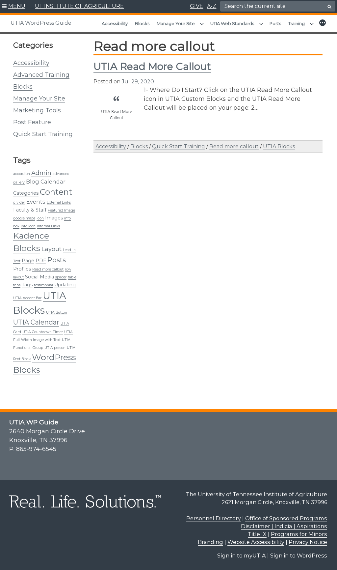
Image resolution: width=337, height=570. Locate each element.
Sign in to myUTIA (241, 555)
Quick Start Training (43, 134)
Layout (51, 249)
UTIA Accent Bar (27, 298)
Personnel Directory (213, 518)
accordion (21, 174)
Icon (40, 218)
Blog (32, 181)
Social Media (39, 277)
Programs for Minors (299, 534)
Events (35, 201)
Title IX (257, 534)
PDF (41, 261)
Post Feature (32, 122)
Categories (26, 193)
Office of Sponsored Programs (286, 518)
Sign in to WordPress (298, 555)
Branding (210, 542)
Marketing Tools (37, 110)
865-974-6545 (36, 449)
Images (54, 218)
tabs (16, 285)
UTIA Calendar (36, 322)
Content (56, 192)
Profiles (22, 269)
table (72, 277)
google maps (24, 218)
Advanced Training (41, 74)
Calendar (52, 181)
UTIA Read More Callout (152, 66)
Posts (275, 23)
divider (19, 202)
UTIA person (54, 348)
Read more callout (48, 269)
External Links (59, 202)
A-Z (211, 6)
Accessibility (115, 23)
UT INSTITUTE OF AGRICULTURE (79, 6)
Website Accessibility (255, 542)
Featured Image (61, 210)
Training (296, 23)
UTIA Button (56, 312)
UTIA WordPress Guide (41, 23)
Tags (27, 285)
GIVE (196, 6)
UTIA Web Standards (232, 23)
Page (28, 261)
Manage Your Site (176, 23)
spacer (60, 277)
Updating (65, 285)
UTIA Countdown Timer (42, 332)
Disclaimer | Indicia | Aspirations (284, 526)
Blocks (142, 23)
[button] (13, 6)
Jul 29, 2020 (138, 81)
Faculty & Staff (29, 210)
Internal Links (48, 226)
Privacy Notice (308, 542)
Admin (41, 173)
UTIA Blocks (279, 146)
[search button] (329, 7)
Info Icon (28, 226)
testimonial (43, 285)
